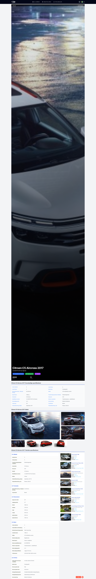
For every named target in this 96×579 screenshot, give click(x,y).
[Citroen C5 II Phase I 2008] (65, 517)
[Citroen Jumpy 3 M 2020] (65, 500)
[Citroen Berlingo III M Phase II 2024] (65, 508)
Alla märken (37, 1)
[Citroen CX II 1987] (65, 482)
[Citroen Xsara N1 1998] (65, 457)
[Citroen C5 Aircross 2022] (65, 474)
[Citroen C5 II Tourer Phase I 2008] (65, 465)
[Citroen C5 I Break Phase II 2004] (65, 491)
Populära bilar (58, 1)
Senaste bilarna (47, 1)
